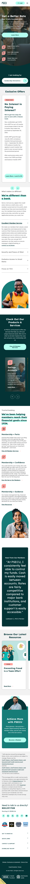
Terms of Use (24, 862)
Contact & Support (8, 843)
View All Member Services (15, 347)
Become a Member (15, 740)
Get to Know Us (7, 833)
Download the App (8, 848)
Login (21, 3)
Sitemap (4, 862)
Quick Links (6, 838)
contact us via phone (8, 245)
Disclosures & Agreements (13, 862)
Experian (22, 785)
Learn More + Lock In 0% (14, 176)
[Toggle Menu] (26, 3)
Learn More (15, 35)
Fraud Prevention (13, 867)
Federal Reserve (17, 781)
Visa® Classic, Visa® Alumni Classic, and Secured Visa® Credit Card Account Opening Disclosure (14, 762)
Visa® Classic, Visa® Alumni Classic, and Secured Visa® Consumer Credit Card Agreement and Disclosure (14, 769)
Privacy (19, 867)
